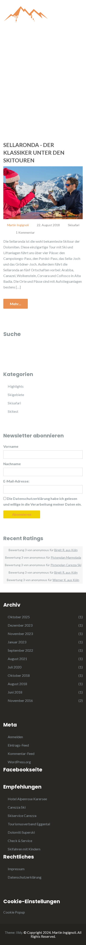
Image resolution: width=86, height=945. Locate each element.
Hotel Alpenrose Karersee (27, 799)
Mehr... (15, 304)
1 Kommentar (25, 232)
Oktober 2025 (19, 617)
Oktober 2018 (19, 675)
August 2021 (17, 659)
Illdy (19, 932)
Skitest (13, 411)
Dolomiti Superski (21, 832)
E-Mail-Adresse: (16, 481)
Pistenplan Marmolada (66, 557)
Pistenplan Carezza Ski (65, 565)
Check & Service (20, 841)
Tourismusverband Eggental (29, 824)
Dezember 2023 (20, 625)
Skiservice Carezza (22, 815)
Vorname (10, 446)
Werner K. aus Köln (65, 580)
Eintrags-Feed (18, 745)
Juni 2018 (15, 692)
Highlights (16, 386)
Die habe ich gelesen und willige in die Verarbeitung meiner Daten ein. (42, 501)
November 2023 (20, 633)
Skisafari (73, 225)
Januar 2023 (17, 642)
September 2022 (20, 650)
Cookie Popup (14, 912)
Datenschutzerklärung (24, 877)
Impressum (16, 869)
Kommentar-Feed (21, 753)
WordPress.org (19, 762)
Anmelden (15, 737)
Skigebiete (16, 395)
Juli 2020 (14, 667)
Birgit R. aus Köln (66, 550)
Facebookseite (22, 769)
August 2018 (17, 684)
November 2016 (20, 700)
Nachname (12, 464)
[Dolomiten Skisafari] (25, 17)
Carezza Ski (17, 807)
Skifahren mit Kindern (24, 849)
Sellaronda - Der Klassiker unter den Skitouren (33, 152)
